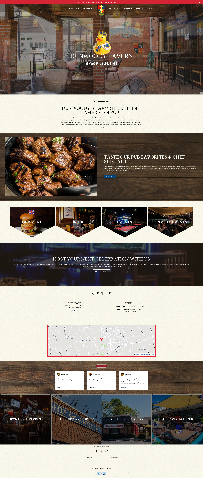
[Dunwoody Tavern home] (101, 11)
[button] (101, 366)
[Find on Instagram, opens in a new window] (101, 452)
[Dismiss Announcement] (200, 2)
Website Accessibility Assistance (101, 468)
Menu (78, 8)
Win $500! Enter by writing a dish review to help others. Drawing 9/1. (98, 2)
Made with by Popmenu (55, 447)
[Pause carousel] (201, 93)
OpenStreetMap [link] (143, 354)
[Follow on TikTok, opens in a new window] (106, 452)
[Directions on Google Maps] (101, 341)
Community (127, 8)
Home (71, 8)
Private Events (115, 8)
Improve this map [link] (150, 354)
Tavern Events (88, 8)
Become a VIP (147, 8)
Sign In (137, 8)
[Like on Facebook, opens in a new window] (96, 452)
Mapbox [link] (137, 354)
